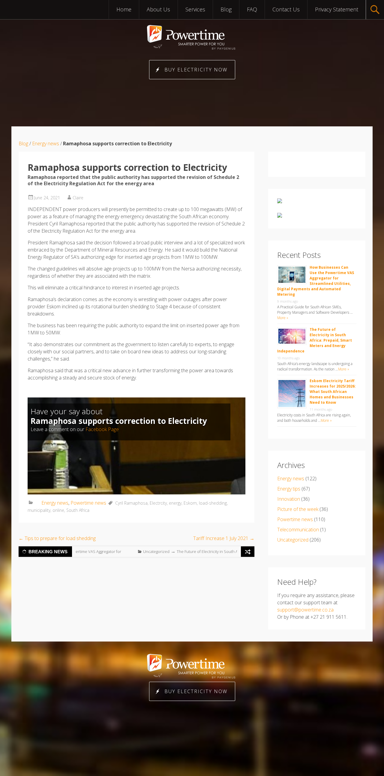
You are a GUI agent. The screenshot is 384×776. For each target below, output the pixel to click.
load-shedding (213, 503)
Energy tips (288, 488)
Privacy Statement (336, 9)
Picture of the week (297, 509)
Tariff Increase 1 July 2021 (223, 538)
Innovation (288, 499)
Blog (226, 9)
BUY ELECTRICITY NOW (195, 69)
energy (175, 503)
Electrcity (158, 503)
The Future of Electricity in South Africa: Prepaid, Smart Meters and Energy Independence (314, 340)
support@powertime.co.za (305, 609)
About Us (158, 9)
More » (282, 317)
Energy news (45, 143)
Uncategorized (109, 551)
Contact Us (286, 9)
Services (195, 9)
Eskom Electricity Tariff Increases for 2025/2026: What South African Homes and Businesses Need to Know (333, 391)
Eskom (190, 503)
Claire (78, 198)
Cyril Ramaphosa (131, 503)
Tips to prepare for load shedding (57, 538)
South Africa (77, 510)
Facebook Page (102, 429)
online (58, 510)
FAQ (252, 9)
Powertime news (88, 503)
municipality (39, 510)
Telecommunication (298, 529)
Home (123, 9)
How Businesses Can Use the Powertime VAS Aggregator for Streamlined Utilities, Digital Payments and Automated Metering (315, 281)
